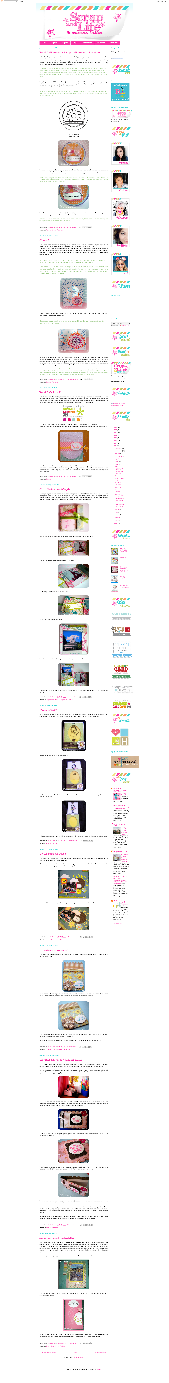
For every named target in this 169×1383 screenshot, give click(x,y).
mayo (117, 509)
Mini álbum (69, 699)
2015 (115, 435)
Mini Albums (87, 43)
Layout (54, 43)
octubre (117, 453)
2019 (115, 427)
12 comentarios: (72, 1225)
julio (116, 461)
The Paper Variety (119, 901)
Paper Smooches (119, 805)
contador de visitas (117, 405)
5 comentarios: (72, 227)
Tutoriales (114, 43)
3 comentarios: (73, 937)
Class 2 (45, 240)
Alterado (48, 1049)
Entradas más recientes (48, 1352)
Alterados (101, 43)
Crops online (50, 699)
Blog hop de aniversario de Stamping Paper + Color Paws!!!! (124, 569)
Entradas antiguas (101, 1352)
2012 (115, 443)
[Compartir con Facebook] (89, 227)
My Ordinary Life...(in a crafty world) (121, 877)
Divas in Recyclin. (60, 699)
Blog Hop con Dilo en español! (124, 586)
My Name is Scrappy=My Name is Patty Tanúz (120, 790)
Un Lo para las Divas (53, 853)
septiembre (119, 456)
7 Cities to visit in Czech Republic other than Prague (125, 831)
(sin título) (123, 557)
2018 (115, 430)
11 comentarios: (73, 379)
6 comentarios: (72, 1046)
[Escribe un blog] (85, 227)
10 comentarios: (72, 840)
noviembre (118, 451)
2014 (115, 438)
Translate (126, 326)
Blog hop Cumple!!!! (123, 577)
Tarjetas (65, 43)
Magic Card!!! (48, 709)
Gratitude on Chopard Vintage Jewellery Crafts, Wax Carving (120, 881)
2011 (115, 446)
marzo (117, 515)
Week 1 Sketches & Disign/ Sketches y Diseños (70, 52)
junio (117, 464)
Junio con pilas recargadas (57, 1237)
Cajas (75, 43)
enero (117, 520)
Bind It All (55, 1227)
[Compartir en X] (87, 227)
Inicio (44, 43)
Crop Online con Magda (55, 489)
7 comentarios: (72, 476)
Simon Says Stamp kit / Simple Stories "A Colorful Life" (124, 858)
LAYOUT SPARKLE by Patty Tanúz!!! (124, 550)
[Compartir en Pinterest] (91, 227)
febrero (117, 517)
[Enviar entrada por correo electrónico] (79, 227)
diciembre (118, 448)
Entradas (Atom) (78, 1357)
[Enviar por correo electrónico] (83, 227)
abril (116, 512)
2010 (115, 523)
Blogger (99, 1369)
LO (59, 940)
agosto (117, 459)
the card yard (117, 923)
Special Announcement (124, 904)
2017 (115, 432)
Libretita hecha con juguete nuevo (61, 1059)
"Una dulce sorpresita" (54, 950)
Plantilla (48, 230)
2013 (115, 440)
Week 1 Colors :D (50, 392)
